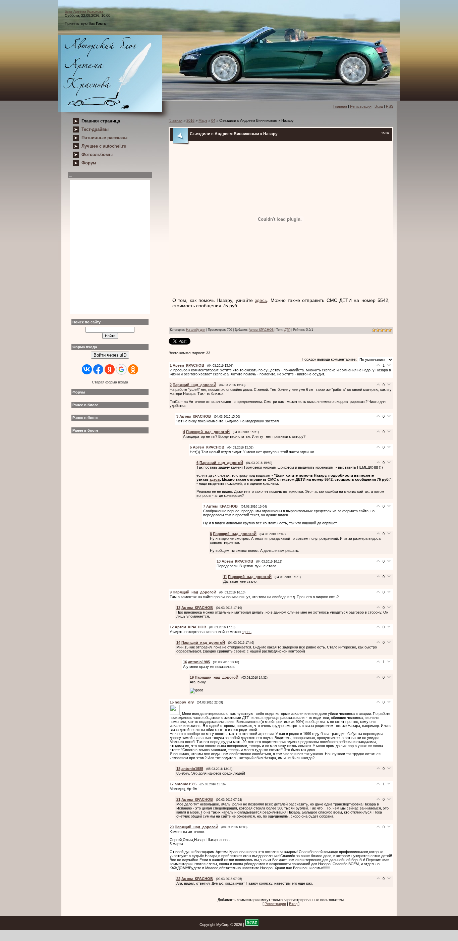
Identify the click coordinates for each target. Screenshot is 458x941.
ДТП (287, 329)
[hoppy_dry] (176, 714)
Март (202, 120)
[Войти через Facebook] (98, 369)
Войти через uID (110, 355)
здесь (261, 300)
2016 (190, 120)
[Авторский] (110, 73)
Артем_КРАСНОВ (261, 329)
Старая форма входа (110, 382)
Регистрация (360, 106)
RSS (389, 106)
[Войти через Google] (121, 369)
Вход (379, 106)
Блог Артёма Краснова (84, 11)
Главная (340, 106)
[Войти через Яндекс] (110, 369)
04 (213, 120)
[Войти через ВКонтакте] (87, 369)
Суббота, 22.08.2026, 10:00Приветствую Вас (87, 17)
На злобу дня (195, 329)
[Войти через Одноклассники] (133, 369)
